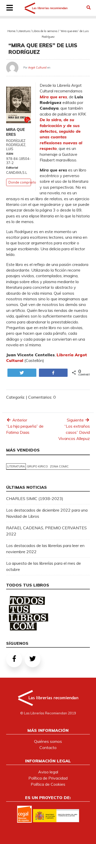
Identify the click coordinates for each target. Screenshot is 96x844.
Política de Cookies (48, 784)
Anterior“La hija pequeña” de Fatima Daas (25, 426)
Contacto (48, 747)
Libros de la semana (44, 31)
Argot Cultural (37, 67)
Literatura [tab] (16, 466)
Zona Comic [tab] (59, 466)
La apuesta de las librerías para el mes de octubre (43, 566)
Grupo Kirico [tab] (37, 466)
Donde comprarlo (22, 182)
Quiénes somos (48, 741)
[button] (88, 7)
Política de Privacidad (48, 778)
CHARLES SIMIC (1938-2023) (34, 498)
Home (11, 31)
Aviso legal (48, 771)
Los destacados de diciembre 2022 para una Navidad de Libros (47, 513)
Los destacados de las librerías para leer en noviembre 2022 (45, 548)
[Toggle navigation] (9, 8)
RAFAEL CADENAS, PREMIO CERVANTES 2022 (46, 530)
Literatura (23, 31)
